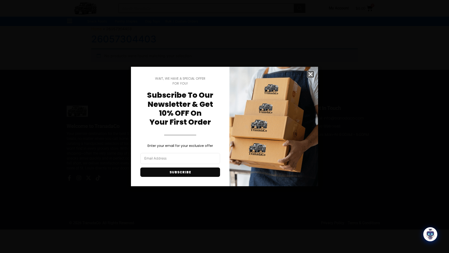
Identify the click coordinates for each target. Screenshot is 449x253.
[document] (224, 126)
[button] (310, 74)
